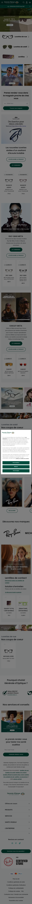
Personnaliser (16, 462)
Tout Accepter (16, 470)
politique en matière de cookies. (22, 458)
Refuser (16, 466)
